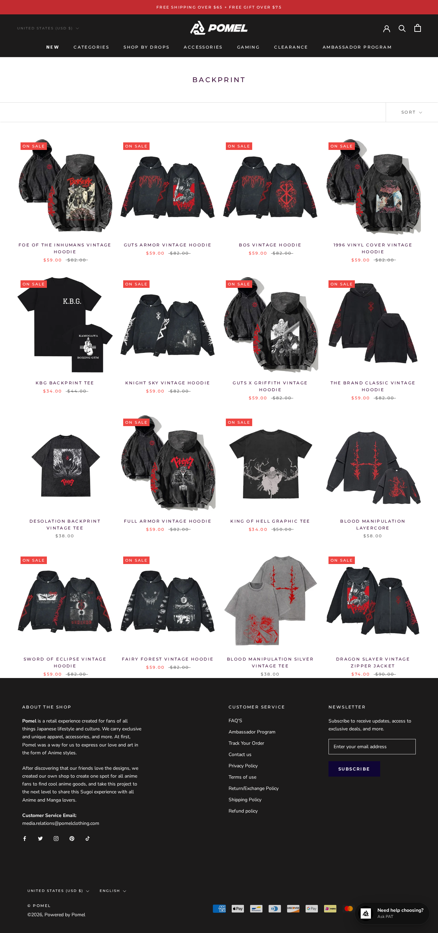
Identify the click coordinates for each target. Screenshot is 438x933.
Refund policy (243, 811)
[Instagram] (56, 838)
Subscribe (354, 768)
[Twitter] (40, 838)
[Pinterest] (71, 838)
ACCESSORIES (203, 47)
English (110, 891)
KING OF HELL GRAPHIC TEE (270, 521)
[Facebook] (24, 838)
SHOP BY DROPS (146, 47)
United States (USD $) (45, 28)
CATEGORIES (91, 47)
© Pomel (39, 905)
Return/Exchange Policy (254, 788)
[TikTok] (87, 838)
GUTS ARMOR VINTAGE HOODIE (168, 244)
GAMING (248, 47)
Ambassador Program (252, 732)
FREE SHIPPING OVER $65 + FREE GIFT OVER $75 (219, 7)
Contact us (240, 754)
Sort (409, 112)
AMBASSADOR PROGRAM (357, 47)
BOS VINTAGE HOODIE (270, 244)
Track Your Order (246, 743)
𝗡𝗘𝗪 (52, 47)
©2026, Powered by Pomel (56, 914)
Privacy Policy (243, 766)
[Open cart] (417, 28)
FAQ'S (235, 720)
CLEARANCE (291, 47)
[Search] (402, 27)
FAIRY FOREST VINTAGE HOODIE (168, 659)
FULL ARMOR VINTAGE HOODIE (167, 521)
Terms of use (242, 777)
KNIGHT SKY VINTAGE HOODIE (167, 382)
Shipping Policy (245, 799)
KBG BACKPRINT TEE (65, 382)
